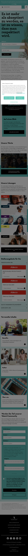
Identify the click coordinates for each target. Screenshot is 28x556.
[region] (14, 92)
